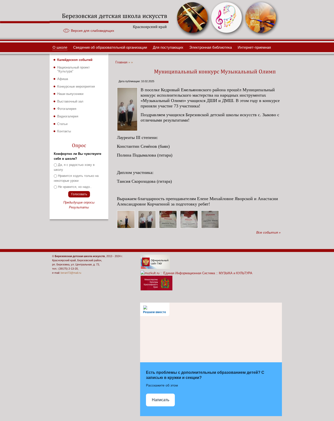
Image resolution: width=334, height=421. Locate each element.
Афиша (62, 79)
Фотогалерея (66, 109)
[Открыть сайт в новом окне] (155, 268)
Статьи (62, 124)
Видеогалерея (67, 116)
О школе (60, 47)
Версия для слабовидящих (92, 31)
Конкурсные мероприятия (76, 86)
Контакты (64, 131)
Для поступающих (168, 47)
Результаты (79, 207)
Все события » (268, 232)
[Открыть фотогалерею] (192, 35)
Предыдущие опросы (79, 202)
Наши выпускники (70, 94)
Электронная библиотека (210, 47)
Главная (121, 62)
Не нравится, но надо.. (75, 187)
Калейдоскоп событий (74, 60)
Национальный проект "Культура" (73, 69)
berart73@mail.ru (71, 272)
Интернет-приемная (254, 47)
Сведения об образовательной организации (110, 47)
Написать (160, 400)
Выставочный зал (70, 101)
